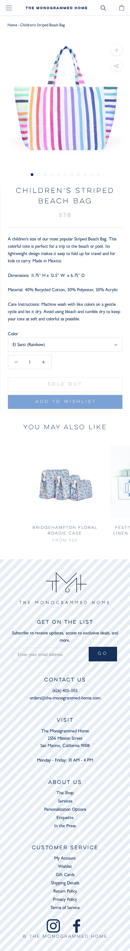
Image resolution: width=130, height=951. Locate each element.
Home (12, 25)
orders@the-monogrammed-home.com (65, 698)
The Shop (65, 793)
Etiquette (65, 817)
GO (103, 654)
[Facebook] (76, 926)
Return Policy (65, 891)
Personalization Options (65, 809)
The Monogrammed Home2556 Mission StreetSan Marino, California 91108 (65, 738)
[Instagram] (53, 926)
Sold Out (65, 384)
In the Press (65, 826)
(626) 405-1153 (65, 690)
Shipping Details (65, 883)
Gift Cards (65, 874)
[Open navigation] (9, 8)
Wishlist (65, 866)
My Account (65, 858)
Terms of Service (65, 907)
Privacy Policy (65, 899)
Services (65, 801)
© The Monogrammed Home (65, 937)
